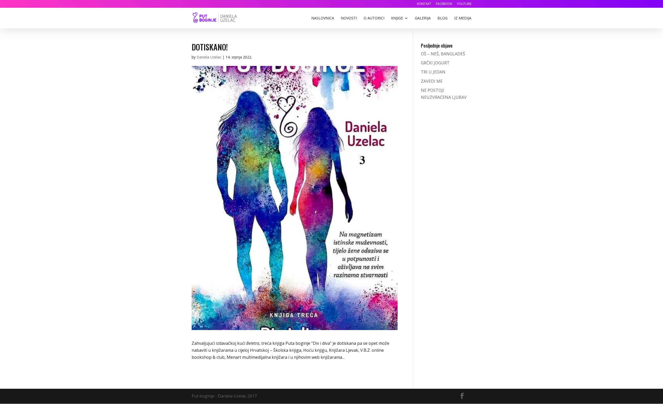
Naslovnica (322, 18)
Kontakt (424, 4)
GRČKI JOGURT (435, 63)
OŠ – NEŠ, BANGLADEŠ (443, 54)
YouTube (464, 4)
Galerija (423, 18)
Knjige (397, 18)
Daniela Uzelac (209, 57)
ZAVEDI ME (432, 81)
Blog (442, 18)
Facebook (444, 4)
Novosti (349, 18)
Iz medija (462, 18)
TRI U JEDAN (433, 72)
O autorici (374, 18)
